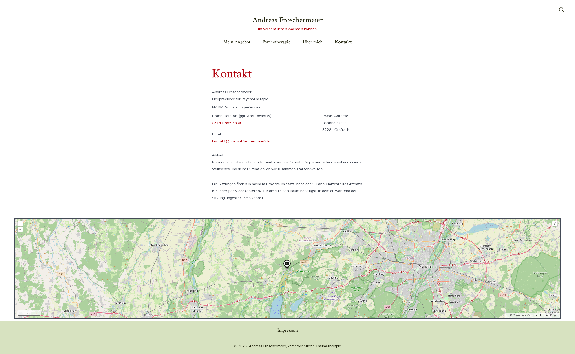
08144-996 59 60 (227, 122)
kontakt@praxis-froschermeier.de (241, 141)
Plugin (553, 315)
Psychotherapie (276, 42)
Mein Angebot (236, 42)
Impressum (287, 330)
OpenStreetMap (522, 315)
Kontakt (343, 42)
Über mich (313, 42)
